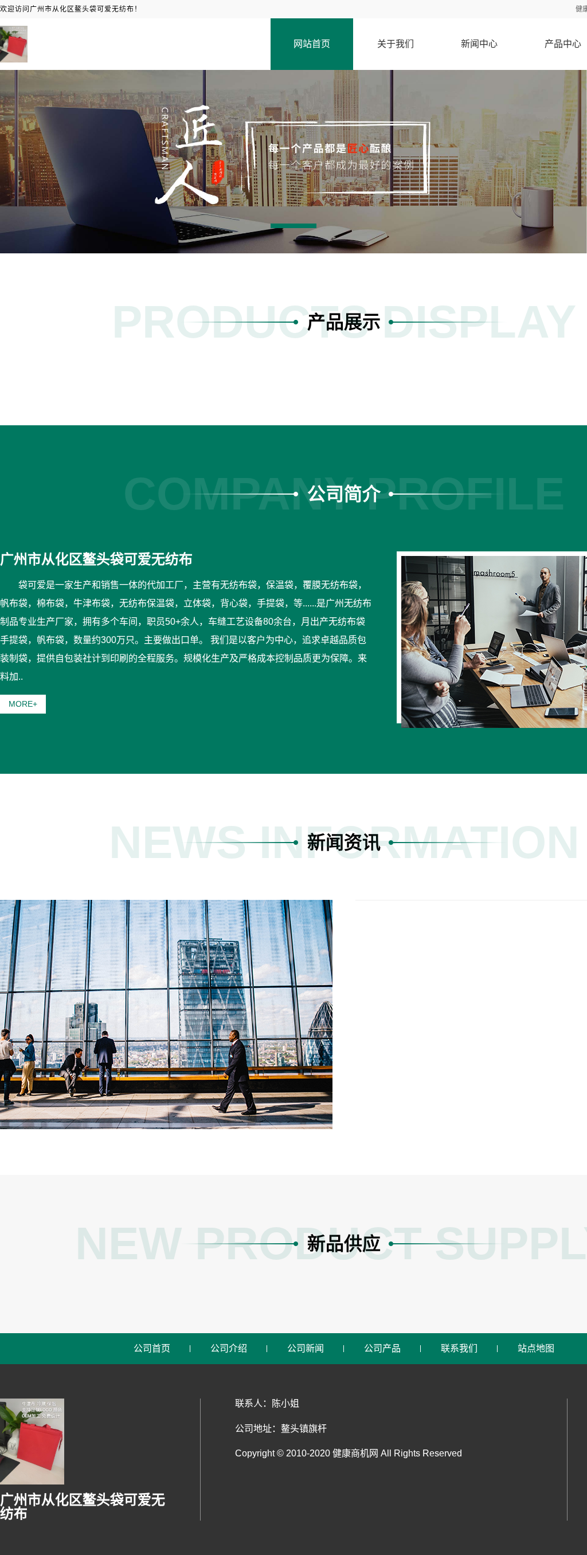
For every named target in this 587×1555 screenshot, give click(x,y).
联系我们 (459, 1348)
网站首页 (312, 44)
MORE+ (23, 703)
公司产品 (382, 1348)
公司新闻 (305, 1348)
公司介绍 (228, 1348)
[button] (293, 226)
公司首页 (152, 1348)
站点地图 (536, 1348)
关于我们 (395, 44)
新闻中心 (479, 44)
